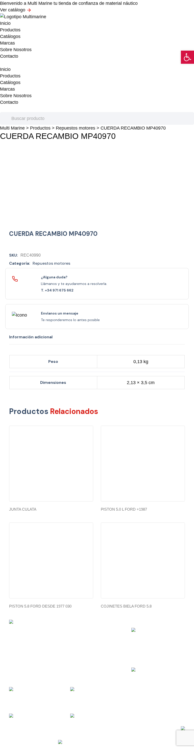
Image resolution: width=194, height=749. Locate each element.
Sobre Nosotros (16, 49)
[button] (187, 57)
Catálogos (10, 36)
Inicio (5, 23)
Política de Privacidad (81, 728)
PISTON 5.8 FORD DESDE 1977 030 (40, 606)
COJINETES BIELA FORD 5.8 (126, 606)
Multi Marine (12, 128)
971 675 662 (27, 716)
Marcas (7, 43)
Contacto (9, 56)
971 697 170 (149, 670)
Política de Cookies (127, 728)
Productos (10, 29)
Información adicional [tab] (31, 337)
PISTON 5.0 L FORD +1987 (124, 509)
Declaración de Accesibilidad (158, 728)
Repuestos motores (75, 128)
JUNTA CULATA (22, 509)
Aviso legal (105, 728)
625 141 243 (88, 716)
